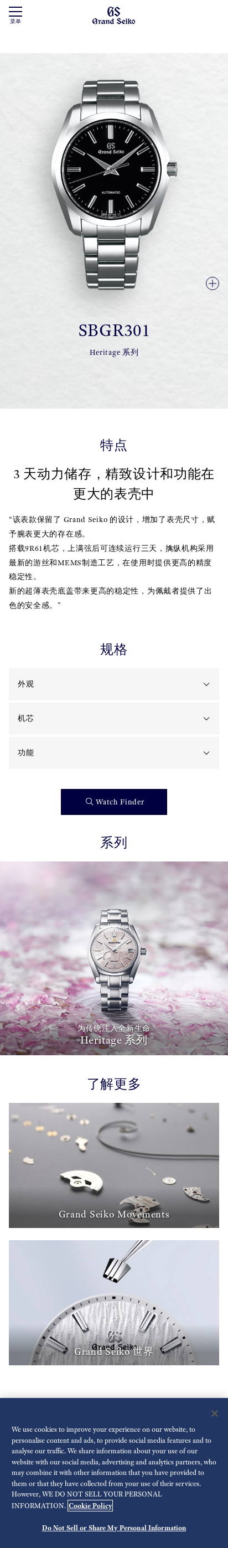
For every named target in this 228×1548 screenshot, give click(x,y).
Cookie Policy (90, 1505)
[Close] (215, 1413)
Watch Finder (120, 802)
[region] (114, 1473)
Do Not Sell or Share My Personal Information (114, 1527)
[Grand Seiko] (113, 14)
